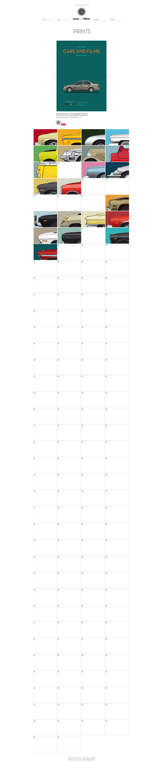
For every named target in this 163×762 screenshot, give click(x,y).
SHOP (59, 19)
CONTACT (112, 19)
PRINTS (44, 19)
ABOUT (96, 19)
